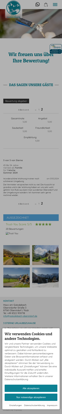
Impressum (52, 405)
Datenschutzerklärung (34, 405)
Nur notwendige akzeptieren (31, 397)
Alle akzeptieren (31, 388)
